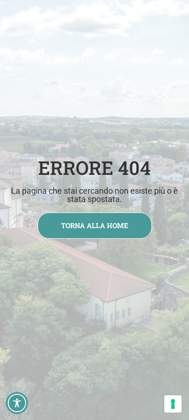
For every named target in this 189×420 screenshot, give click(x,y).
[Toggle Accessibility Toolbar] (17, 403)
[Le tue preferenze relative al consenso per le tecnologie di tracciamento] (173, 404)
